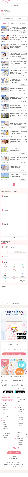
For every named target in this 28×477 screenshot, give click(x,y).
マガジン (18, 403)
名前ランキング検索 (21, 399)
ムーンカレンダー (20, 423)
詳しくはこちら (21, 389)
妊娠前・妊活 (5, 409)
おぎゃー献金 (19, 442)
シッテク (18, 429)
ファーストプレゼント (21, 413)
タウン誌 (18, 405)
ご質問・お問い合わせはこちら (14, 354)
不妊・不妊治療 (6, 416)
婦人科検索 (5, 437)
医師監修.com (19, 432)
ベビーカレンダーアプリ (21, 417)
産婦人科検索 (5, 435)
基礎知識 (4, 407)
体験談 (4, 420)
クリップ (24, 32)
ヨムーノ (18, 430)
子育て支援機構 (20, 440)
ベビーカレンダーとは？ (11, 462)
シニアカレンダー (20, 427)
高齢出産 (16, 5)
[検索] (22, 1)
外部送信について (19, 464)
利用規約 (22, 466)
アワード (18, 401)
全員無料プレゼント (21, 411)
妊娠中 (4, 411)
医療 (11, 5)
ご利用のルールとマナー (14, 345)
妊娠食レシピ (5, 426)
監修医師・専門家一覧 (7, 400)
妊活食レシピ (5, 428)
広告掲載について (16, 466)
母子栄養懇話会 (20, 444)
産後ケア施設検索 (6, 433)
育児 (3, 415)
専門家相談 (4, 405)
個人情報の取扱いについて (9, 464)
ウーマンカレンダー (21, 425)
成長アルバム (5, 430)
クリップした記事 (14, 303)
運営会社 (18, 462)
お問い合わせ (13, 468)
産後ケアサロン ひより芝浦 (21, 436)
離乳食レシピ (5, 424)
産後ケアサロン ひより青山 (21, 434)
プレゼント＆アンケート (21, 409)
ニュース (6, 5)
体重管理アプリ (20, 419)
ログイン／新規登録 (14, 453)
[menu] (25, 1)
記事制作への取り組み (7, 397)
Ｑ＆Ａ (4, 418)
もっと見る (13, 237)
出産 (3, 413)
